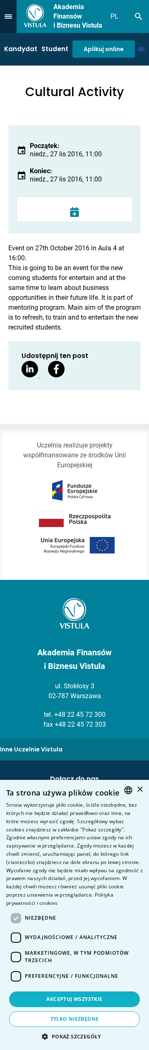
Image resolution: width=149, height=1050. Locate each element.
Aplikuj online (104, 49)
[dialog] (74, 915)
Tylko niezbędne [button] (74, 1018)
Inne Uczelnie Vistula (31, 749)
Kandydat (20, 49)
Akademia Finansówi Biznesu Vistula (77, 16)
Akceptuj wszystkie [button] (74, 999)
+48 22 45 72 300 (80, 714)
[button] (74, 1036)
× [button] (140, 789)
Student (54, 49)
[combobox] (128, 790)
